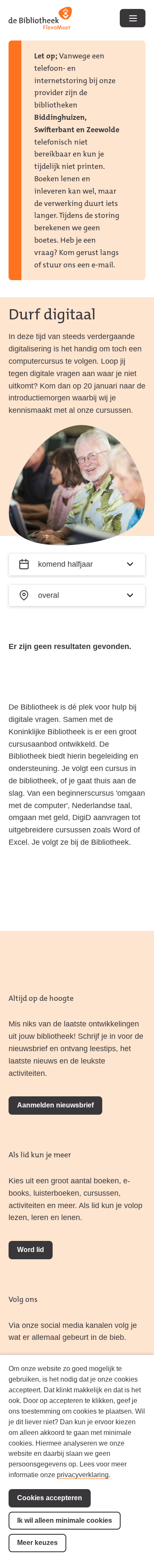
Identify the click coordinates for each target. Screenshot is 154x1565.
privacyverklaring (83, 1474)
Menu (132, 18)
